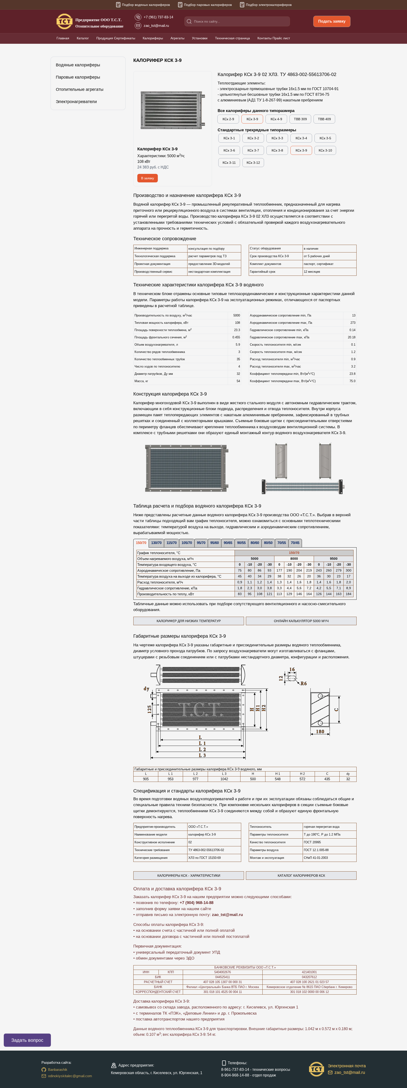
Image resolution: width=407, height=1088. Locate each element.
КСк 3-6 (229, 150)
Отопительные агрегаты (79, 89)
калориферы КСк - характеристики (188, 875)
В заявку (147, 178)
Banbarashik (57, 1070)
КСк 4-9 (276, 119)
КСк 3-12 (253, 162)
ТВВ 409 (324, 119)
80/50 (268, 543)
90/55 (241, 543)
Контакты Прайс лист (273, 38)
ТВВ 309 (300, 119)
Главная (63, 38)
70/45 (295, 543)
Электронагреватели (76, 101)
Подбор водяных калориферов (146, 5)
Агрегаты (177, 38)
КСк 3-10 (325, 150)
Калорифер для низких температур (200, 622)
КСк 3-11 (229, 162)
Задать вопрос (27, 1040)
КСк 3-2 (253, 138)
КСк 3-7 (253, 150)
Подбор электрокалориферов (269, 5)
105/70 (187, 543)
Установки (200, 38)
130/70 (156, 543)
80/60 (255, 543)
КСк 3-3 (277, 138)
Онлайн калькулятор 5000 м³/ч (315, 622)
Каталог (83, 38)
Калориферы (153, 38)
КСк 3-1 (229, 138)
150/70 (141, 543)
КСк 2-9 (228, 119)
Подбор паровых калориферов (208, 5)
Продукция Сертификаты (115, 38)
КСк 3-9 (252, 119)
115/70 (172, 543)
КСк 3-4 (301, 138)
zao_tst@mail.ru (227, 914)
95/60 (214, 543)
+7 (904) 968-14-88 (196, 902)
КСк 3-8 (277, 150)
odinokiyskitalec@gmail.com (70, 1076)
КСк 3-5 (325, 138)
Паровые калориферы (78, 77)
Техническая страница (232, 38)
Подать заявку (332, 21)
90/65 (228, 543)
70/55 (281, 543)
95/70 (201, 543)
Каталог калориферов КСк (301, 875)
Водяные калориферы (78, 65)
